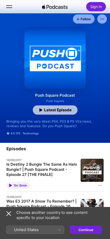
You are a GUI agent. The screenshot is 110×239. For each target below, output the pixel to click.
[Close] (8, 213)
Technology (31, 133)
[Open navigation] (9, 6)
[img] (54, 6)
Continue (86, 230)
